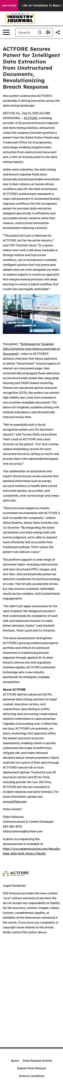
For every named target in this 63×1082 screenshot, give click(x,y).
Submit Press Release (31, 1068)
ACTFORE (30, 118)
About (15, 1060)
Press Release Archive (37, 1060)
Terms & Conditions (31, 1076)
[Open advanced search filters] (48, 32)
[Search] (40, 32)
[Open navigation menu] (6, 32)
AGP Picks (9, 5)
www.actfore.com (14, 801)
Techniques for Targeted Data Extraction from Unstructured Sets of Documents (31, 348)
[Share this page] (57, 32)
